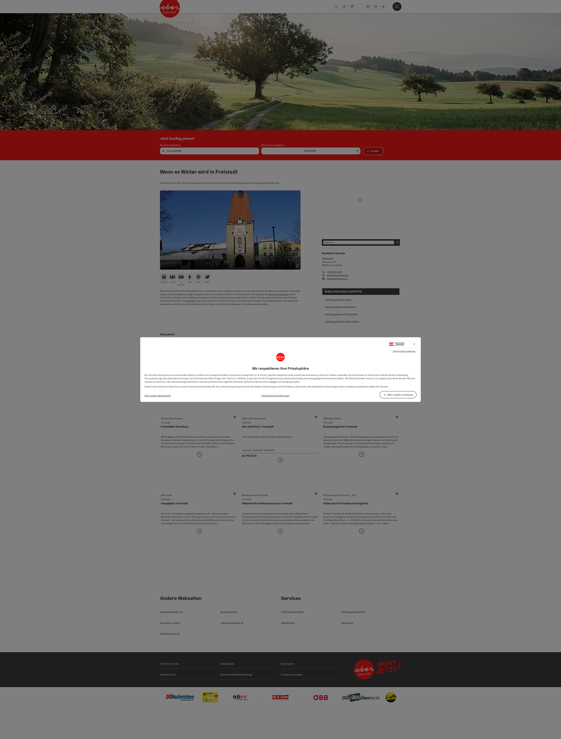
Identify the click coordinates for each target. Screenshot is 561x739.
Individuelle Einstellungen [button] (275, 395)
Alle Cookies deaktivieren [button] (157, 395)
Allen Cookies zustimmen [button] (400, 394)
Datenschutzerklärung (404, 351)
